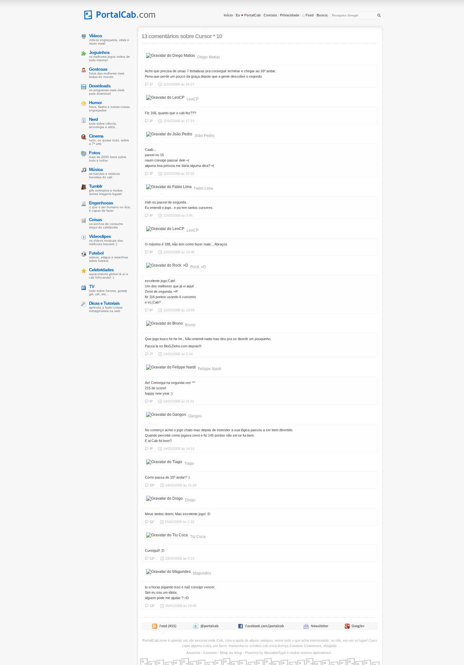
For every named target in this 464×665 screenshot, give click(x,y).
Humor (95, 102)
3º (151, 173)
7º (151, 354)
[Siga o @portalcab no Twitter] (205, 627)
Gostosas (98, 69)
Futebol (96, 253)
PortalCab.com (154, 640)
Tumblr (95, 186)
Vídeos (95, 35)
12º (152, 558)
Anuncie (193, 653)
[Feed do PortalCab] (165, 627)
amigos (266, 640)
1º (151, 84)
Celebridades (101, 269)
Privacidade (289, 15)
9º (151, 448)
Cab (220, 640)
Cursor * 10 (208, 36)
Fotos (94, 152)
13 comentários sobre (167, 36)
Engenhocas (101, 202)
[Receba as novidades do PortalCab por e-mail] (316, 627)
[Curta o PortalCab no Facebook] (261, 627)
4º (151, 215)
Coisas (95, 219)
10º (152, 485)
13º (152, 606)
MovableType (275, 653)
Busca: (322, 15)
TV (91, 286)
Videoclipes (100, 236)
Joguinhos (99, 52)
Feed (309, 15)
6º (151, 310)
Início (228, 15)
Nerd (93, 119)
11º (152, 522)
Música (96, 169)
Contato (270, 15)
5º (151, 252)
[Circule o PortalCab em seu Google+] (356, 627)
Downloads (99, 85)
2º (151, 121)
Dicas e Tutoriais (104, 303)
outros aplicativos (316, 653)
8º (151, 401)
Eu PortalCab (248, 15)
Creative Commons (305, 646)
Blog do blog (231, 653)
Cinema (96, 135)
